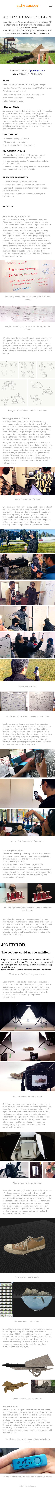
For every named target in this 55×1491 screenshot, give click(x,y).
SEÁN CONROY (27, 6)
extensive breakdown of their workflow (27, 873)
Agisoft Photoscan (14, 1198)
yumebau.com (37, 70)
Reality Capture (44, 1195)
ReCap (16, 1195)
